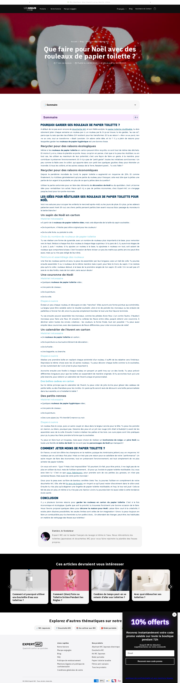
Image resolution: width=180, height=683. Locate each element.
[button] (43, 8)
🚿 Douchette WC (63, 628)
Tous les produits (99, 667)
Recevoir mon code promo (150, 661)
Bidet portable (98, 657)
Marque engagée (64, 650)
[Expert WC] (38, 644)
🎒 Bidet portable (108, 628)
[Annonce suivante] (150, 2)
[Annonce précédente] (29, 2)
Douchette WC (98, 650)
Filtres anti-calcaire (100, 664)
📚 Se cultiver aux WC (86, 628)
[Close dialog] (174, 614)
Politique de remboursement (69, 660)
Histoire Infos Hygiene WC (97, 41)
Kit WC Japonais (98, 654)
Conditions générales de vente (70, 670)
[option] (29, 586)
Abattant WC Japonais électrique (106, 647)
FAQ (59, 657)
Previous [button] (9, 586)
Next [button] (170, 586)
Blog (82, 41)
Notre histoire (63, 647)
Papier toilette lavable (101, 660)
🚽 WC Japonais (43, 628)
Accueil (74, 41)
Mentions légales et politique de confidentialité (70, 665)
